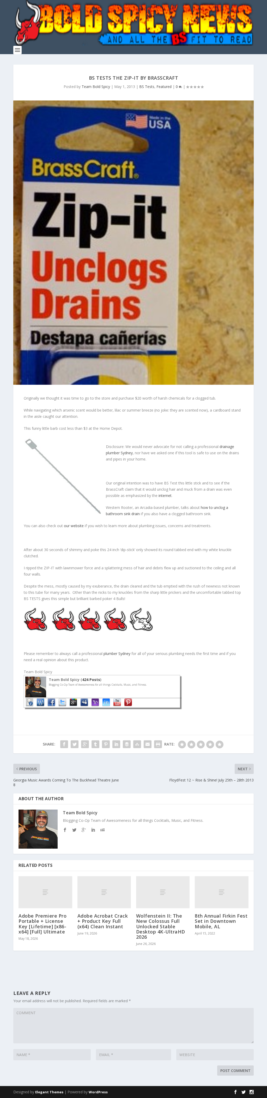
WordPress (98, 1092)
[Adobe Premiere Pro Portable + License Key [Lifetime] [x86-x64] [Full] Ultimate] (45, 892)
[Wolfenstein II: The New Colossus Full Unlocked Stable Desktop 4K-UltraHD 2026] (163, 892)
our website (74, 525)
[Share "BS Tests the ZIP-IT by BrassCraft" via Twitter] (74, 744)
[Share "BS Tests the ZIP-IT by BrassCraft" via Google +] (85, 744)
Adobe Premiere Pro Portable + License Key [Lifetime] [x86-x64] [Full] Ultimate (42, 924)
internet (165, 495)
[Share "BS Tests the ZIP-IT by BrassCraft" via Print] (158, 744)
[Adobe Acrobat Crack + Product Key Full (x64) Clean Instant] (104, 892)
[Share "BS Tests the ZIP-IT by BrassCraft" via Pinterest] (106, 744)
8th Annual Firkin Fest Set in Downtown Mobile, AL (221, 921)
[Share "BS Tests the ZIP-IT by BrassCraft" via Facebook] (64, 744)
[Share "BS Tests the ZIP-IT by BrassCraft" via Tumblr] (95, 744)
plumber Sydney (117, 653)
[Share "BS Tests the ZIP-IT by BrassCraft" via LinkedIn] (116, 744)
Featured (164, 86)
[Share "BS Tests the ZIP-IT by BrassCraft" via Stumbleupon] (137, 744)
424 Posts (91, 679)
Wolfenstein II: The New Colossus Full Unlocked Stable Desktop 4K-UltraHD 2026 (160, 926)
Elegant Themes (49, 1092)
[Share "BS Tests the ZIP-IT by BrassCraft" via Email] (147, 744)
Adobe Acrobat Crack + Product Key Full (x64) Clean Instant (102, 921)
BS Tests (146, 86)
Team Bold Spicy (96, 86)
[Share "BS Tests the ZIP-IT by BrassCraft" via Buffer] (127, 744)
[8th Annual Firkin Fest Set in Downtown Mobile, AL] (221, 892)
